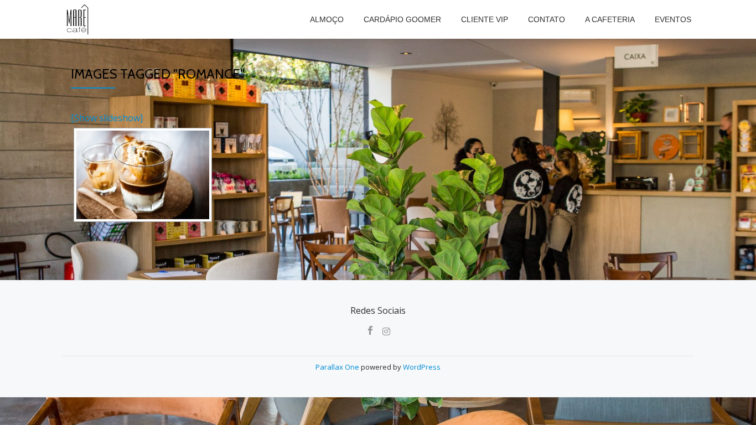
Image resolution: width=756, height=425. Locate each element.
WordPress (422, 367)
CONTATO (546, 19)
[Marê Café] (78, 19)
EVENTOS (673, 19)
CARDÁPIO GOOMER (402, 19)
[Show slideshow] (107, 118)
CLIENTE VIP (484, 19)
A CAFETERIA (610, 19)
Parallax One (338, 367)
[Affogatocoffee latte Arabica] (142, 175)
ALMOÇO (327, 19)
